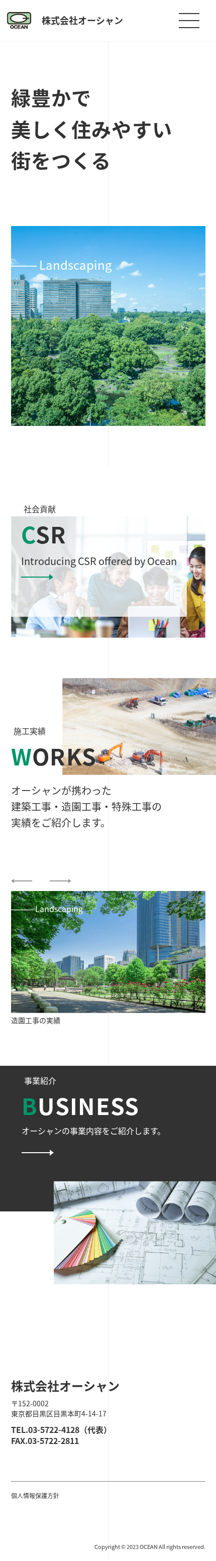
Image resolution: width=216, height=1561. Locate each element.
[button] (22, 881)
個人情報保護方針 (35, 1495)
